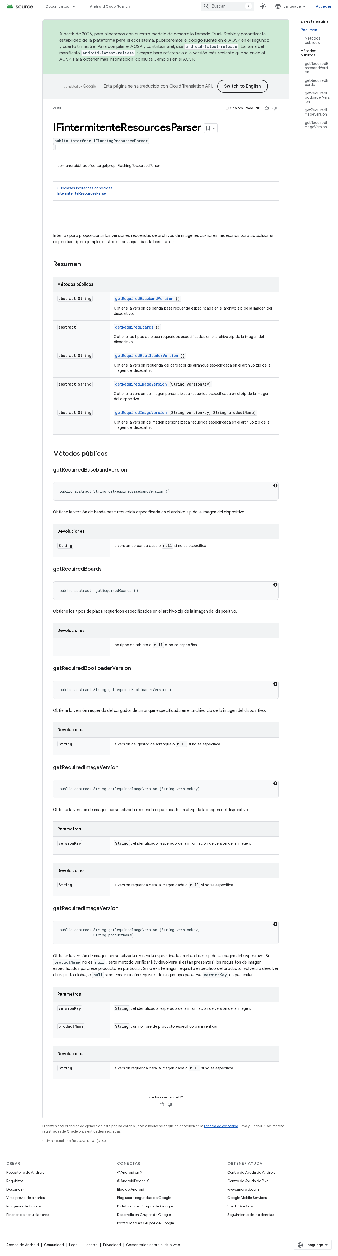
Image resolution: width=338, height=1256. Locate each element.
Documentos (57, 6)
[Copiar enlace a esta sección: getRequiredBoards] (107, 569)
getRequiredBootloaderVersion (146, 355)
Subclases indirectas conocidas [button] (84, 191)
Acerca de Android (22, 1245)
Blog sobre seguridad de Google (144, 1197)
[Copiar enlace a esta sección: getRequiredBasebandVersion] (132, 470)
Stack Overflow (240, 1206)
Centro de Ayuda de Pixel (248, 1180)
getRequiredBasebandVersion (144, 298)
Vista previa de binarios (25, 1197)
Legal (73, 1245)
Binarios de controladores (27, 1214)
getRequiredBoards (134, 327)
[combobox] (227, 6)
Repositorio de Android (25, 1172)
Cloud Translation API (190, 86)
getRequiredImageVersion (141, 384)
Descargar (15, 1189)
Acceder (324, 6)
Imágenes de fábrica (23, 1206)
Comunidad (54, 1245)
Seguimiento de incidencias (250, 1214)
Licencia (91, 1245)
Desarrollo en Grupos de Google (144, 1214)
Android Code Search (110, 6)
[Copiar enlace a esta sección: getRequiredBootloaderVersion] (136, 668)
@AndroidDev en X (133, 1180)
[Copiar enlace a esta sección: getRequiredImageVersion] (123, 768)
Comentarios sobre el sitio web (153, 1245)
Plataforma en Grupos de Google (145, 1206)
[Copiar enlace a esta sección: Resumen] (87, 264)
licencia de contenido (221, 1126)
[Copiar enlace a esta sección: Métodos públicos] (114, 454)
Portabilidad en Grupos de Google (145, 1223)
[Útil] (267, 108)
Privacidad (112, 1245)
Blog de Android (130, 1189)
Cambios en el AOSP (174, 59)
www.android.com (243, 1189)
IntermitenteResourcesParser (82, 193)
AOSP (57, 108)
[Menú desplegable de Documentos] (76, 6)
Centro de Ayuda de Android (251, 1172)
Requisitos (14, 1180)
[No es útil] (275, 108)
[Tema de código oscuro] (275, 485)
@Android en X (129, 1172)
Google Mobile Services (247, 1197)
